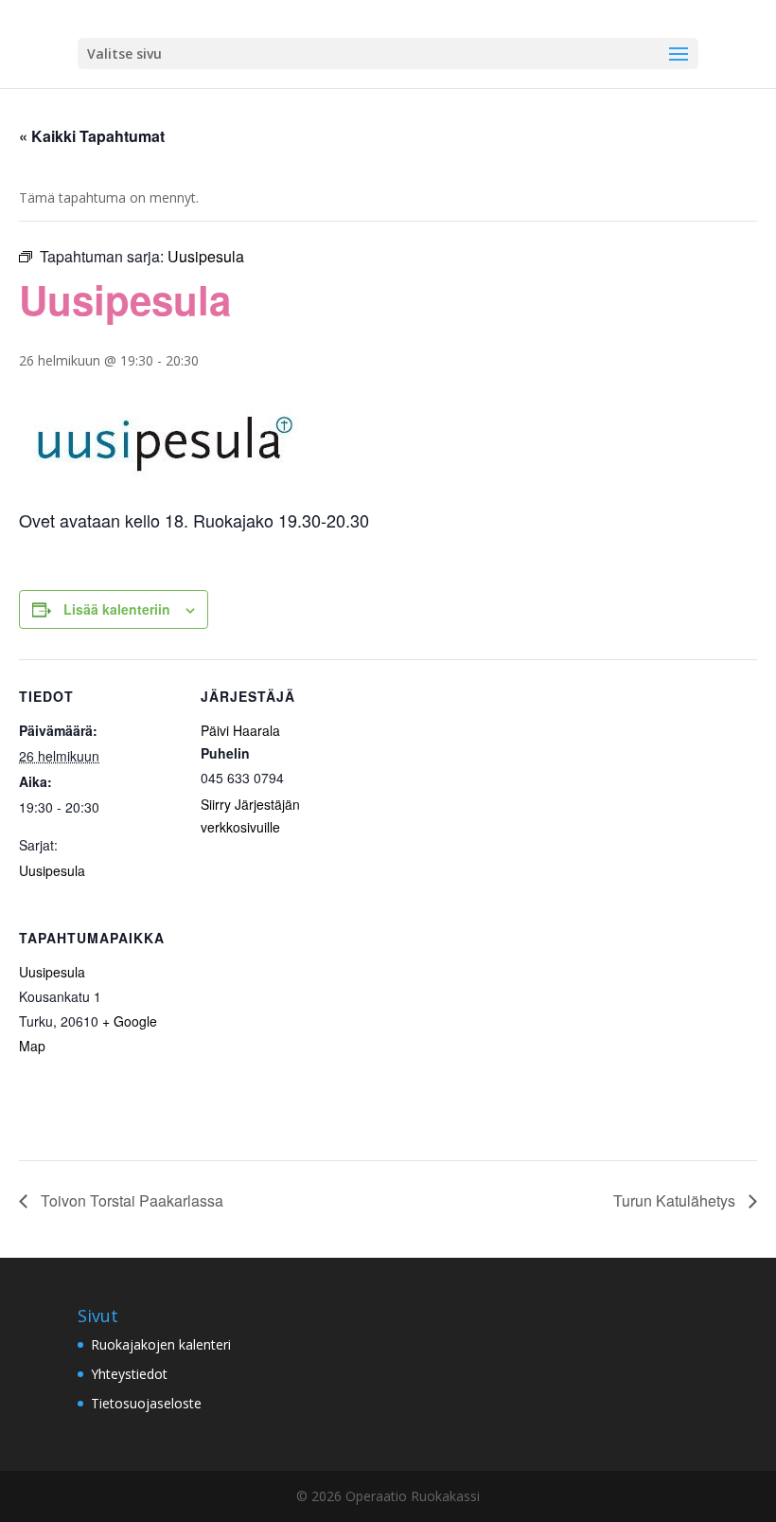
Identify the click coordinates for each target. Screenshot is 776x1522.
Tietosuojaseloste (146, 1403)
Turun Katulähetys (676, 1200)
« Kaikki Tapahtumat (92, 136)
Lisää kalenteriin (116, 609)
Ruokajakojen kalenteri (161, 1344)
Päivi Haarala (240, 730)
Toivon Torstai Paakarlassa (130, 1200)
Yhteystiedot (129, 1374)
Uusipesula (52, 870)
